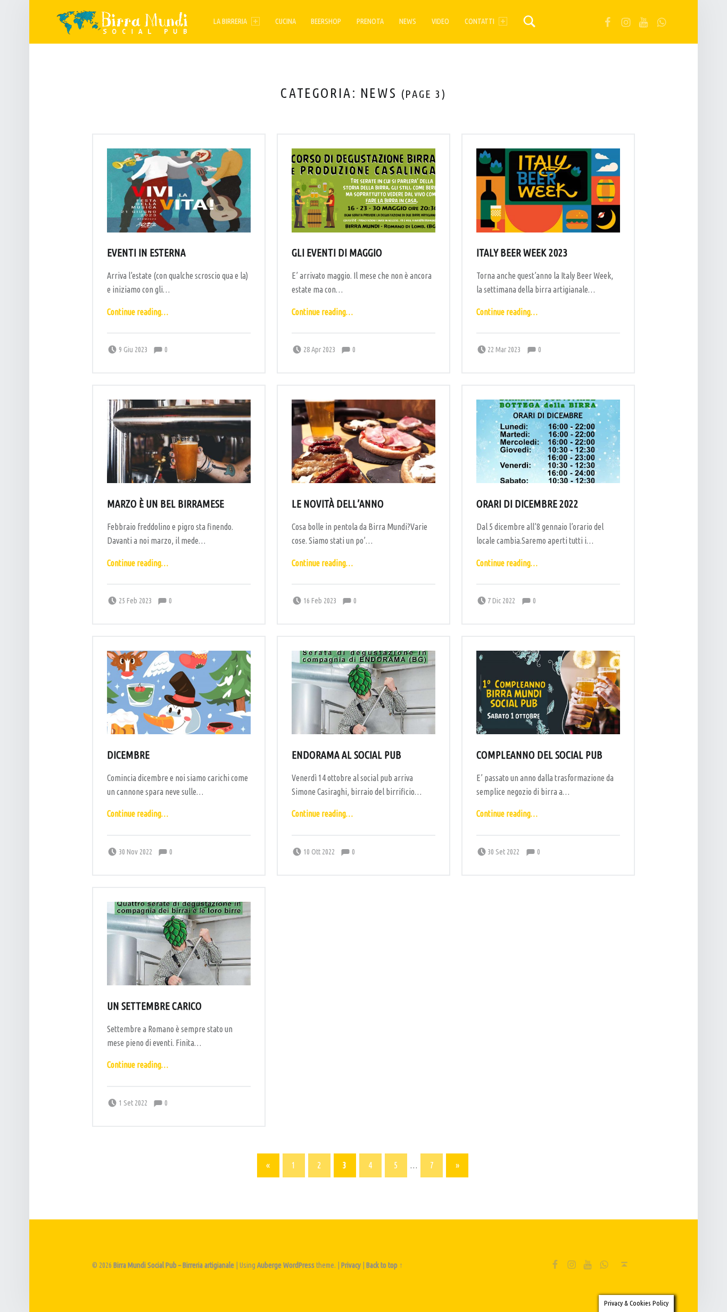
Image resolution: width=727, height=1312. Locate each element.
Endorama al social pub (346, 755)
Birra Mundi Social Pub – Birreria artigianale (173, 1265)
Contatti (479, 21)
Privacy (351, 1265)
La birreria (230, 21)
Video (440, 21)
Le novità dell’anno (338, 504)
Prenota (370, 21)
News (407, 21)
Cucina (285, 21)
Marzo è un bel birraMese (165, 504)
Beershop (326, 21)
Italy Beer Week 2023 (522, 253)
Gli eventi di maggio (337, 253)
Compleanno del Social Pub (539, 755)
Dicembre (128, 755)
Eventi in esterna (146, 253)
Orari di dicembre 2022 (527, 504)
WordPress (299, 1265)
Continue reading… (137, 312)
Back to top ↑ (384, 1265)
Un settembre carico (154, 1006)
